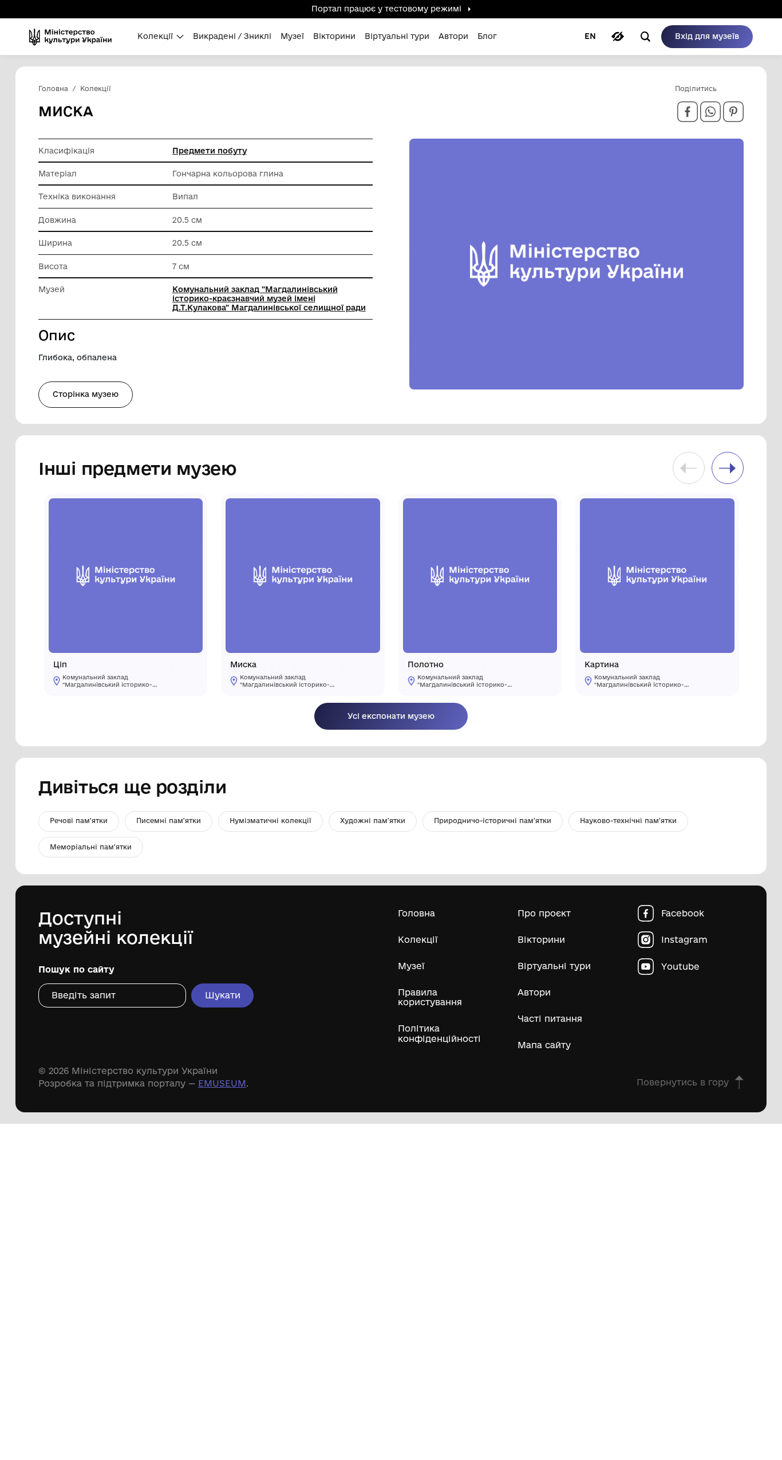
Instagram (684, 940)
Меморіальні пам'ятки (91, 847)
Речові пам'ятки (79, 820)
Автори (534, 992)
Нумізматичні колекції (270, 820)
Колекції (418, 940)
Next (728, 468)
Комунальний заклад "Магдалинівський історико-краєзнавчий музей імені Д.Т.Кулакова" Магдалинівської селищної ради (269, 298)
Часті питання (550, 1019)
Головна (416, 913)
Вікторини (541, 940)
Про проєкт (544, 913)
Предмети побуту (209, 150)
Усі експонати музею (391, 716)
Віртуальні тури (554, 966)
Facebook (682, 913)
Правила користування (430, 997)
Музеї (411, 966)
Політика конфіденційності (439, 1033)
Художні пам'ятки (372, 820)
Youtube (680, 966)
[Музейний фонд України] (74, 36)
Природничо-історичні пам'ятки (492, 820)
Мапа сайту (544, 1045)
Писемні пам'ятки (168, 820)
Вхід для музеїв (707, 36)
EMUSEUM (222, 1083)
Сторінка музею (86, 394)
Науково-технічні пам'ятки (628, 820)
